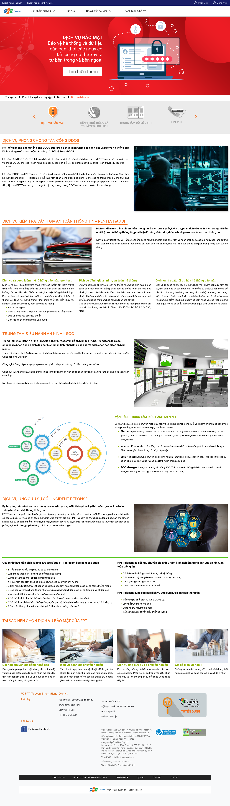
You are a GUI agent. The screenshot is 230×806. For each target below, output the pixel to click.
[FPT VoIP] (177, 112)
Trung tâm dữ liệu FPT (136, 122)
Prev (34, 116)
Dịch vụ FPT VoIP (67, 709)
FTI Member (122, 777)
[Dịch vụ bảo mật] (53, 112)
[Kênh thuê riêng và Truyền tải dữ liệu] (94, 112)
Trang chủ (11, 97)
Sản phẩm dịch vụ (41, 11)
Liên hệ (25, 699)
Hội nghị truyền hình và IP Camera (117, 706)
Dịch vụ (141, 777)
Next (196, 116)
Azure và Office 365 (110, 701)
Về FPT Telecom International (39, 693)
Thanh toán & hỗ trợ (134, 11)
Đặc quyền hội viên (96, 11)
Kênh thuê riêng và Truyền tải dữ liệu (94, 124)
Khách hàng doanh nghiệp (40, 3)
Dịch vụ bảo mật (80, 97)
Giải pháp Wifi (108, 711)
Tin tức (70, 11)
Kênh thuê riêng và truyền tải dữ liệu (76, 699)
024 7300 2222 (125, 761)
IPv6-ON (198, 730)
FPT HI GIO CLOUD (68, 714)
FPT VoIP (177, 122)
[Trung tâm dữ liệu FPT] (136, 112)
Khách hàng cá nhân (12, 3)
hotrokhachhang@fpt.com (123, 757)
